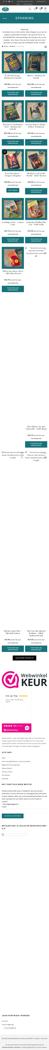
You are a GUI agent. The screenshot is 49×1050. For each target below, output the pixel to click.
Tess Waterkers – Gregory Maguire (13, 174)
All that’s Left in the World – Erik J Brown (36, 174)
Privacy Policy (7, 772)
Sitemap (5, 779)
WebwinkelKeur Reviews (11, 1047)
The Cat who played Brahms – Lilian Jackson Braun (36, 633)
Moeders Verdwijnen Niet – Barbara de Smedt (13, 126)
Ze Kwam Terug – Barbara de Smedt (12, 76)
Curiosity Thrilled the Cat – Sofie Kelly (36, 223)
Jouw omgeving (7, 1024)
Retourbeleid (7, 768)
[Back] (5, 18)
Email (4, 807)
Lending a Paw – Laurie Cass (13, 223)
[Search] (30, 9)
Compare (22, 57)
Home (6, 46)
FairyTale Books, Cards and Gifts (20, 1038)
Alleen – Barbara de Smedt (36, 76)
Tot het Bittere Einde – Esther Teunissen (36, 125)
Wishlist (36, 8)
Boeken (12, 46)
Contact (5, 1021)
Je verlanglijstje (10, 1028)
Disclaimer (6, 775)
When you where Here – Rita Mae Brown (12, 272)
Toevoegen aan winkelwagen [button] (13, 93)
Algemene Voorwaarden (11, 765)
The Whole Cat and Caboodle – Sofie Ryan (36, 427)
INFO (4, 758)
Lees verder (12, 190)
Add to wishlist (22, 53)
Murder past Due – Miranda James (13, 632)
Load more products (24, 658)
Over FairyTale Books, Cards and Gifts (16, 761)
